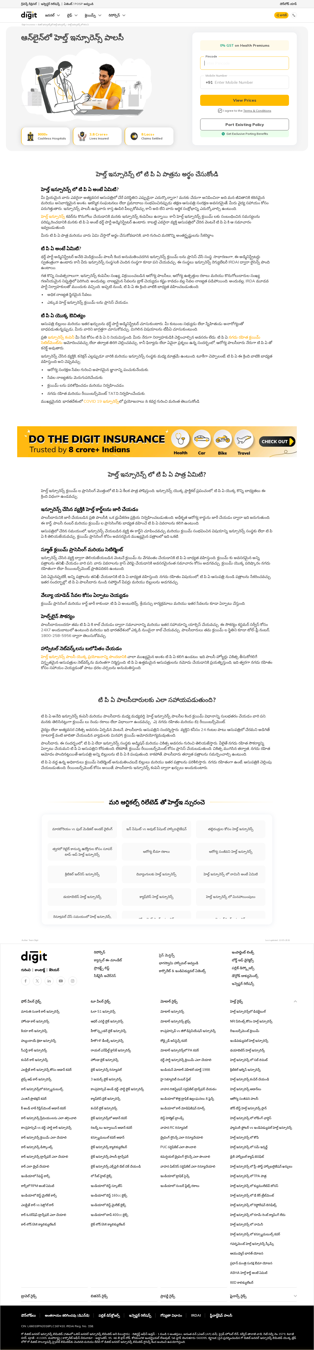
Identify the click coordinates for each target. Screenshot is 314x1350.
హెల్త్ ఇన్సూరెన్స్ (53, 216)
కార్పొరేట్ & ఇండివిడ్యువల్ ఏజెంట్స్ (182, 971)
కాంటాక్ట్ (40, 970)
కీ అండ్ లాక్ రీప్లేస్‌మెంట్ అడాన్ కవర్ (43, 1108)
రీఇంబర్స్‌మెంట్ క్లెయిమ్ (244, 1031)
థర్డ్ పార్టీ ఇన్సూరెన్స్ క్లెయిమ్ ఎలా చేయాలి (185, 1060)
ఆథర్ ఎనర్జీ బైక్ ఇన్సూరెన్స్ (107, 1021)
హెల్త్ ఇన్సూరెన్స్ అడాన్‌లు (245, 1089)
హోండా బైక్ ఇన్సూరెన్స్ (104, 1060)
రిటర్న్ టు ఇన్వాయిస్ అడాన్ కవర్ (111, 1128)
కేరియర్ (54, 970)
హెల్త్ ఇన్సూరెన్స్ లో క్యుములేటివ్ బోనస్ (254, 1186)
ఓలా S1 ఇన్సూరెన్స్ (103, 1011)
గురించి (26, 970)
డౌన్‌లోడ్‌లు (28, 1315)
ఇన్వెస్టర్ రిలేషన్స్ (50, 4)
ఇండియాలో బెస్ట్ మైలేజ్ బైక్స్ (108, 1205)
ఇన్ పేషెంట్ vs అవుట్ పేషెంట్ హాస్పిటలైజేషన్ (156, 829)
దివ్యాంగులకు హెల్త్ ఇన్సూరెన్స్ (156, 874)
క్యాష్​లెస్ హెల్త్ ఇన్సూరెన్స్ (156, 897)
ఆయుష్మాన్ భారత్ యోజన (246, 1253)
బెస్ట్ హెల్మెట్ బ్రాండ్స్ (172, 1118)
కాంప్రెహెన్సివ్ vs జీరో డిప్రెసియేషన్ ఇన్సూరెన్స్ (188, 1031)
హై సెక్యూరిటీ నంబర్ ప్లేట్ (175, 1079)
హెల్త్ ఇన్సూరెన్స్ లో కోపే (244, 1137)
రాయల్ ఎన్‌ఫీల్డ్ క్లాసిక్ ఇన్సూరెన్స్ (111, 1050)
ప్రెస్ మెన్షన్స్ (167, 955)
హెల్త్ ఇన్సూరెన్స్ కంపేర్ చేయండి (249, 1079)
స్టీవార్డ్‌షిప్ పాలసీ (221, 1315)
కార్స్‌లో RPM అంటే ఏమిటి (37, 1186)
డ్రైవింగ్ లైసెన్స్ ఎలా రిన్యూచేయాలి (181, 1137)
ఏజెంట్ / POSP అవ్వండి (78, 4)
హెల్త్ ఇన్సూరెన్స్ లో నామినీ (246, 1224)
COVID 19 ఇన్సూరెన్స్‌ (101, 401)
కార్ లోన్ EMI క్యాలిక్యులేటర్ (38, 1224)
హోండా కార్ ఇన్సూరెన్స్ (35, 1021)
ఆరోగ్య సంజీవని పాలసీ (244, 1099)
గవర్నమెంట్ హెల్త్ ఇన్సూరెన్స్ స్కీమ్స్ (252, 1244)
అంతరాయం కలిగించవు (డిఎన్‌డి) (67, 1315)
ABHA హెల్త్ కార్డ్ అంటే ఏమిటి (248, 1273)
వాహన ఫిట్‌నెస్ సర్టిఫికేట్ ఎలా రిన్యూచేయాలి (187, 1166)
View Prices (244, 100)
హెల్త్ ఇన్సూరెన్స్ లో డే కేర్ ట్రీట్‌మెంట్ (252, 1195)
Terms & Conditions (257, 110)
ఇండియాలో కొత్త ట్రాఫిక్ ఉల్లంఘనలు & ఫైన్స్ (187, 1099)
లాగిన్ (283, 15)
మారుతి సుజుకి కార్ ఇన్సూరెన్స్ (40, 1011)
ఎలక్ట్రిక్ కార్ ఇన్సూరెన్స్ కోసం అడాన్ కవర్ (46, 1070)
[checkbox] (220, 111)
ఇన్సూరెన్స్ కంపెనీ (60, 337)
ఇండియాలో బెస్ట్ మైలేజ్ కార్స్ (39, 1195)
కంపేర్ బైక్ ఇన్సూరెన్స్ (104, 1108)
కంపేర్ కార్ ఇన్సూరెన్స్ (34, 1060)
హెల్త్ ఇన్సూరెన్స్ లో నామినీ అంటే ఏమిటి (231, 874)
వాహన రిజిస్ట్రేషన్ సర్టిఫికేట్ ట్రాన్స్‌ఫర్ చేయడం (188, 1089)
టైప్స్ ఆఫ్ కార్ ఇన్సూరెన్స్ (36, 1079)
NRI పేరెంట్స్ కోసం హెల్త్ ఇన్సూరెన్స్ (251, 1021)
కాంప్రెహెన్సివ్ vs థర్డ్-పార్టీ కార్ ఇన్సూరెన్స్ (46, 1128)
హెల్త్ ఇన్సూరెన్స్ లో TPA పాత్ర (248, 1176)
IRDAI (196, 1315)
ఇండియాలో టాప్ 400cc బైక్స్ (109, 1215)
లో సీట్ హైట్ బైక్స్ (101, 1176)
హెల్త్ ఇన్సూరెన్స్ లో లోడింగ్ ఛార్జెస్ (250, 1118)
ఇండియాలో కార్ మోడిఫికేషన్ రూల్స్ (182, 1108)
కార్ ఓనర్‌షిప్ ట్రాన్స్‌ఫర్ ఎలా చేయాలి (43, 1215)
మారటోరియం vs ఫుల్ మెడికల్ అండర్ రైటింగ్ (82, 829)
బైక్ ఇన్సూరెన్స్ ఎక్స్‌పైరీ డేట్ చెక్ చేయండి (116, 1166)
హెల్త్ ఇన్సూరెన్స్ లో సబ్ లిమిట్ (249, 1060)
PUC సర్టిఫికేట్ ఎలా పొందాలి (178, 1147)
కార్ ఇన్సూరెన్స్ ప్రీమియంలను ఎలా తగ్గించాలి (49, 1118)
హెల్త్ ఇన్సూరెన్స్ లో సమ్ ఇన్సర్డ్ (249, 1147)
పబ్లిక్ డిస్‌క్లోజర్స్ (109, 1315)
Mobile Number (216, 75)
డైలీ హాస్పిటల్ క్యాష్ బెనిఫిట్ (247, 1156)
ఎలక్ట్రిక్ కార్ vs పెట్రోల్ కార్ (37, 1205)
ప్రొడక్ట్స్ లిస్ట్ (101, 968)
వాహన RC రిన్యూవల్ (173, 1128)
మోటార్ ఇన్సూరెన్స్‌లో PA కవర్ (179, 1050)
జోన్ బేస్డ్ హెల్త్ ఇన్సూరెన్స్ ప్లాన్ (248, 1108)
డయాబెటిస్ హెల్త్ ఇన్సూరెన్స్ (82, 897)
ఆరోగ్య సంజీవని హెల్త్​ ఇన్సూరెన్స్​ (230, 851)
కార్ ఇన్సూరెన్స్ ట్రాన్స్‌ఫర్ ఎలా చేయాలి (44, 1156)
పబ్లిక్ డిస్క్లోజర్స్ (243, 968)
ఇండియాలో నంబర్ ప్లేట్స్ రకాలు (179, 1186)
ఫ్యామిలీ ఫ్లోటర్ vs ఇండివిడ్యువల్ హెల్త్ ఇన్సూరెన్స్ (261, 1128)
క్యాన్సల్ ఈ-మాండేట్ (108, 960)
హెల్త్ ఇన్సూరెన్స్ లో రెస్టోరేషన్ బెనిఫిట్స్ (253, 1205)
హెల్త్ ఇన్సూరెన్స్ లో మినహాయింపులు (230, 897)
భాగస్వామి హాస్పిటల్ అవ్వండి (178, 963)
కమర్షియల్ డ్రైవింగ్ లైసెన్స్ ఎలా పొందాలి (185, 1156)
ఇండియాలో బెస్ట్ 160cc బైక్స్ (109, 1195)
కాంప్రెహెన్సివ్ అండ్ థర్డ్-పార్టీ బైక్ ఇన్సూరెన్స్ (117, 1089)
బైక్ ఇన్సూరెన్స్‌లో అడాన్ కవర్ (109, 1118)
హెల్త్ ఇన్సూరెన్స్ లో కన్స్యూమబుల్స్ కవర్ (255, 1234)
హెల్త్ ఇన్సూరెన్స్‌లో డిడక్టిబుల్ (248, 1011)
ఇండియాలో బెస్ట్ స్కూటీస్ (106, 1186)
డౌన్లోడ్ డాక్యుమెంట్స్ (245, 976)
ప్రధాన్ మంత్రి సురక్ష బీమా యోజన (251, 1263)
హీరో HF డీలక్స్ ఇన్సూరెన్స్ (107, 1041)
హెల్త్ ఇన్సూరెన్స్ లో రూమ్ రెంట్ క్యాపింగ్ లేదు (258, 1215)
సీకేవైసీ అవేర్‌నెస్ (105, 976)
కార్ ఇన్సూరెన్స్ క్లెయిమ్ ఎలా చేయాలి (44, 1137)
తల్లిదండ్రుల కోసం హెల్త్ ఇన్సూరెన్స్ (230, 829)
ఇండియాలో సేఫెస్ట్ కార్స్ (35, 1176)
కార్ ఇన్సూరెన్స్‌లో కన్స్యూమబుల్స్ (42, 1089)
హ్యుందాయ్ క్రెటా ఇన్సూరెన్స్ (38, 1041)
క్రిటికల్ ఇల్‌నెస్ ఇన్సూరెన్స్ (82, 874)
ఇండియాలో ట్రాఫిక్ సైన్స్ (174, 1176)
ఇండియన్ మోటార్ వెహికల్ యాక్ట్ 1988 (185, 1070)
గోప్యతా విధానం (171, 1315)
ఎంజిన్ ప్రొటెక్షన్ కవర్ (34, 1099)
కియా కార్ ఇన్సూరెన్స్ (34, 1031)
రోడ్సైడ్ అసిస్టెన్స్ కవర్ (173, 1041)
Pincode (211, 56)
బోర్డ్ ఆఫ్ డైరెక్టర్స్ (243, 960)
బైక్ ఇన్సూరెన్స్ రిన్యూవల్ (106, 1070)
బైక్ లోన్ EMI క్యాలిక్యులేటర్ (108, 1224)
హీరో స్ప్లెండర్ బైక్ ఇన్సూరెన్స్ (108, 1031)
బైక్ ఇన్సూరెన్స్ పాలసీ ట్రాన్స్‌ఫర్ (110, 1156)
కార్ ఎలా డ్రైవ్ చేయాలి (35, 1166)
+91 (209, 82)
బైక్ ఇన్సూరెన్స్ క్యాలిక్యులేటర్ (109, 1147)
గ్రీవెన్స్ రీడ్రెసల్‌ (29, 4)
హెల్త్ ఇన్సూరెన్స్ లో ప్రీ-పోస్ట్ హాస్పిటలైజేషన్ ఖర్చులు (261, 1166)
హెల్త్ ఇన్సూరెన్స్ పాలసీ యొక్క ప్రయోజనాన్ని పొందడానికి (83, 656)
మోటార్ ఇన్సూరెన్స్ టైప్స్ (175, 1021)
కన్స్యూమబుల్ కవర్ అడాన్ (107, 1137)
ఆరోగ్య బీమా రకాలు (156, 851)
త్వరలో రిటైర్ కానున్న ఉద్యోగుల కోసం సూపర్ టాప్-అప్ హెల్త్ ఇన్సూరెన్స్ (82, 852)
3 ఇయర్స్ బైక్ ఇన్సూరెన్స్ (106, 1079)
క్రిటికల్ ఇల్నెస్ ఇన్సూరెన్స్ (245, 1070)
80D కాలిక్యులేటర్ (241, 1282)
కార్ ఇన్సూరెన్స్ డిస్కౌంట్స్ (36, 1147)
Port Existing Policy (244, 124)
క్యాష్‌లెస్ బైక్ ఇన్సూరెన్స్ (105, 1099)
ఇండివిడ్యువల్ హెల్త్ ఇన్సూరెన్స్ (249, 1041)
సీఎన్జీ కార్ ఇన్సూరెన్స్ (34, 1050)
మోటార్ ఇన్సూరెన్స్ (172, 1011)
